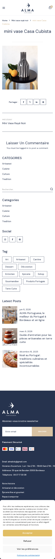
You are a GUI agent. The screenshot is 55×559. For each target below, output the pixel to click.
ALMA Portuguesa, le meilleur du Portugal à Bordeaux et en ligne (33, 316)
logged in (24, 148)
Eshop (41, 274)
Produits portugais (35, 281)
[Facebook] (23, 102)
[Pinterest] (43, 102)
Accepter (27, 533)
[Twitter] (30, 102)
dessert (9, 266)
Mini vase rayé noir (20, 20)
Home (4, 20)
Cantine (37, 259)
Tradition (6, 179)
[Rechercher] (51, 189)
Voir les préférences (27, 549)
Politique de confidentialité (28, 555)
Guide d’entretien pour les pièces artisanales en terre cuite (36, 338)
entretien (10, 274)
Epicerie (26, 274)
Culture (6, 174)
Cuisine (6, 168)
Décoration (26, 266)
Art (7, 259)
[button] (50, 8)
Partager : (13, 102)
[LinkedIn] (36, 102)
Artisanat (7, 163)
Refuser (27, 541)
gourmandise (12, 281)
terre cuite (11, 288)
